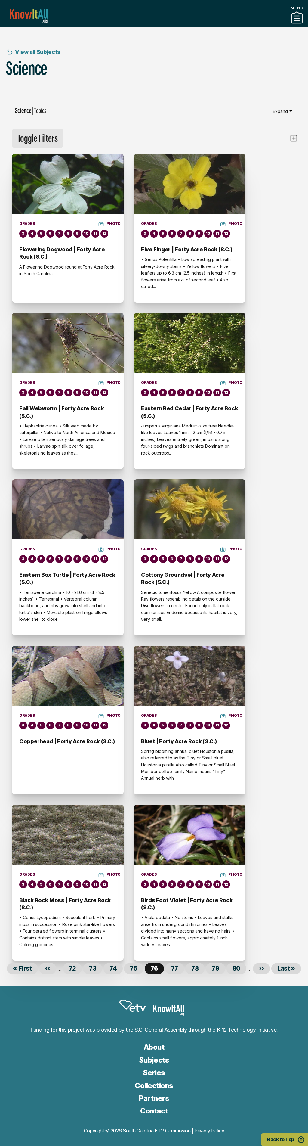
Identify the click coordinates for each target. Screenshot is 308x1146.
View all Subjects (37, 52)
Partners (154, 25)
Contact (154, 1111)
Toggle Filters (37, 138)
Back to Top (280, 1139)
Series (154, 1072)
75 (136, 968)
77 (177, 968)
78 (198, 968)
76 (157, 969)
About (154, 1047)
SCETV (132, 1006)
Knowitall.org (29, 16)
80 (239, 968)
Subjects (154, 1060)
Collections (154, 1085)
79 (218, 968)
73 (95, 968)
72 (75, 968)
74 (116, 968)
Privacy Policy (209, 1131)
